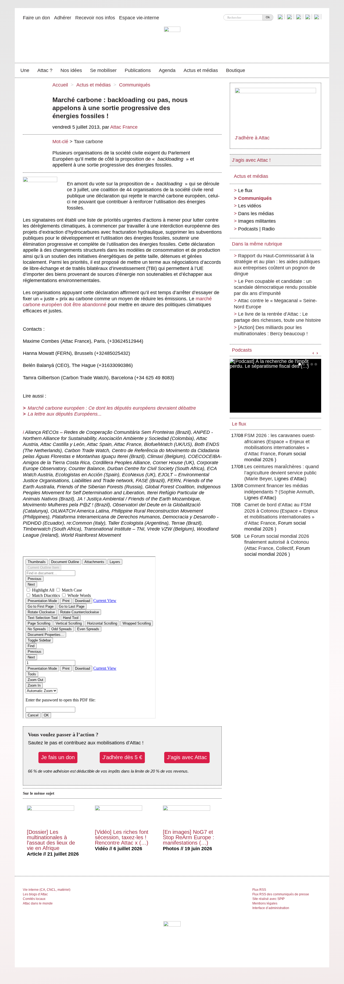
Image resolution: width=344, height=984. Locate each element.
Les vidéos (249, 205)
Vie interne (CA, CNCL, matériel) (46, 890)
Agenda (167, 70)
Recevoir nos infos (95, 17)
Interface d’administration (270, 908)
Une (24, 70)
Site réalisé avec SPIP (268, 899)
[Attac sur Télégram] (317, 16)
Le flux (245, 190)
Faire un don (36, 17)
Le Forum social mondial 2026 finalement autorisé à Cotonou (276, 542)
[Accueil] (172, 41)
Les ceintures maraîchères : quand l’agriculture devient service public (281, 472)
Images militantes (257, 221)
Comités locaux (34, 899)
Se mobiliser (103, 70)
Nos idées (71, 70)
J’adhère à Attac (252, 137)
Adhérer (62, 17)
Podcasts (242, 350)
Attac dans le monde (38, 903)
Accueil (60, 85)
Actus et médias (201, 70)
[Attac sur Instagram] (299, 16)
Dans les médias (256, 213)
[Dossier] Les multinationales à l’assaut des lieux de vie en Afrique (51, 840)
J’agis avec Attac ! (251, 160)
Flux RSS (259, 890)
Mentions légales (264, 903)
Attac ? (44, 70)
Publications (138, 70)
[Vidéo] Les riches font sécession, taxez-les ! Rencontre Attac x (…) (121, 837)
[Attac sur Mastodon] (308, 16)
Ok (268, 17)
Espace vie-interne (139, 17)
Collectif (284, 548)
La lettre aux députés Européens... (65, 414)
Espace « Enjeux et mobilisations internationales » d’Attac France (277, 447)
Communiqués (134, 85)
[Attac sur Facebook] (290, 16)
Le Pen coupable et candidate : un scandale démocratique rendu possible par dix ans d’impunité (275, 287)
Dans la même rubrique (257, 244)
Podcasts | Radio (256, 229)
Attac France (124, 127)
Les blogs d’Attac (35, 894)
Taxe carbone (88, 141)
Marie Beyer (259, 478)
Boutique (235, 70)
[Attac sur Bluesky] (281, 16)
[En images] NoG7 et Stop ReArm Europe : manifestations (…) (188, 837)
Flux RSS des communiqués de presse (280, 894)
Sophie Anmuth (296, 492)
